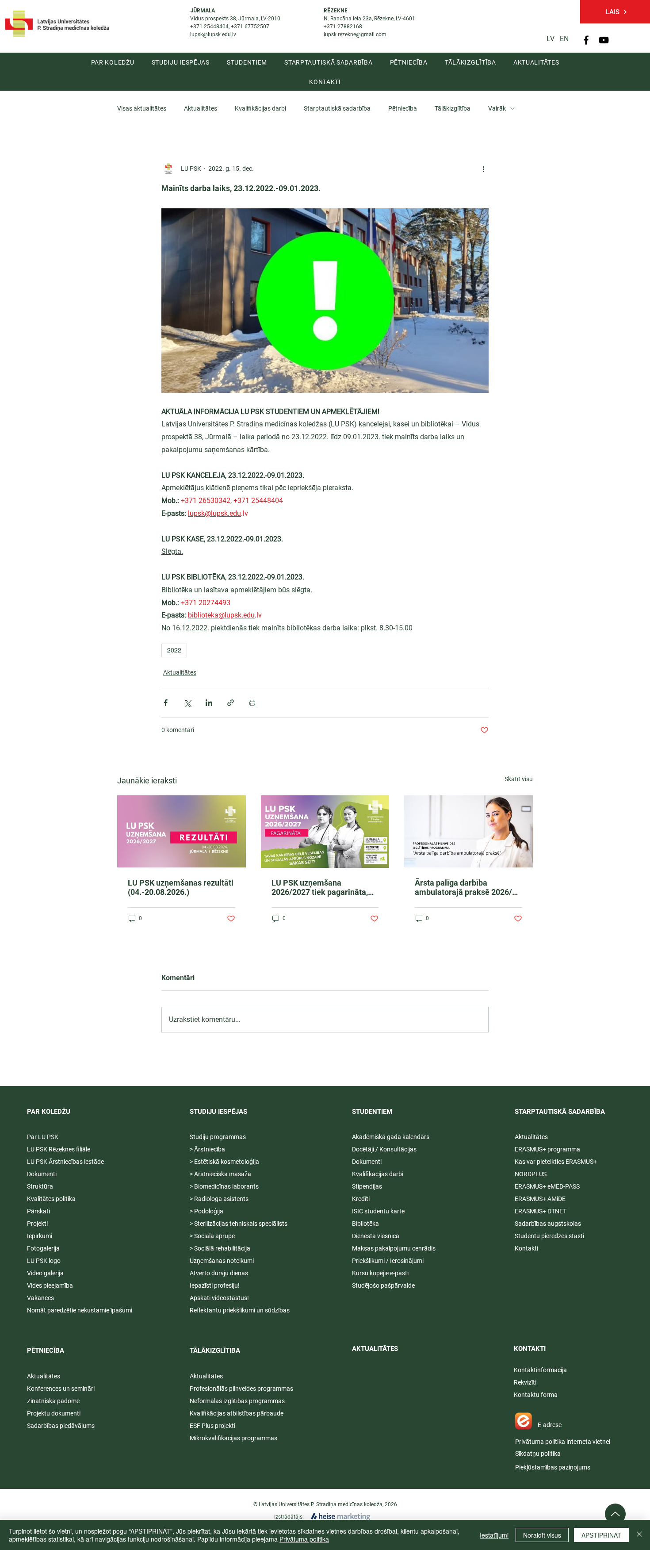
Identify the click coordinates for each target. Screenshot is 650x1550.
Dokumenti (367, 1161)
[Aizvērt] (639, 1535)
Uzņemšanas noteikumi (222, 1260)
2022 (174, 650)
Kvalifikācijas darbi (260, 108)
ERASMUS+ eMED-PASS (547, 1186)
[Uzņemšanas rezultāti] (181, 831)
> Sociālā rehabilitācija (220, 1248)
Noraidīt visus (542, 1535)
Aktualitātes (200, 108)
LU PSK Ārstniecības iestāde (65, 1161)
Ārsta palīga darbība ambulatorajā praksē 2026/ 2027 (463, 887)
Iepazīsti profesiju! (215, 1285)
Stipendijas (367, 1186)
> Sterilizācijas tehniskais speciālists (238, 1223)
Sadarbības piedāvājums (61, 1425)
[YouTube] (604, 40)
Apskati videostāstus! (219, 1297)
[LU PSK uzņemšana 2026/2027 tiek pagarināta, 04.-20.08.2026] (325, 831)
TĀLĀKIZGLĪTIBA (215, 1350)
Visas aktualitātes (141, 108)
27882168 (349, 26)
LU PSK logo (44, 1260)
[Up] (615, 1514)
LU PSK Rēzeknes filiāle (58, 1149)
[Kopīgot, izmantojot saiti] (230, 702)
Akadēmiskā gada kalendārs (390, 1136)
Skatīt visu (519, 779)
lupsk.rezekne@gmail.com (355, 34)
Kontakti (526, 1248)
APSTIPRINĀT (601, 1535)
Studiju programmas (218, 1136)
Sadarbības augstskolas (548, 1223)
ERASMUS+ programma (547, 1149)
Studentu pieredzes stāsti (549, 1235)
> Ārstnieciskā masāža (220, 1174)
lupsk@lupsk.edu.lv (213, 34)
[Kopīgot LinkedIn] (209, 702)
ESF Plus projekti (212, 1425)
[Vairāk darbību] (483, 168)
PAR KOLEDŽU (48, 1112)
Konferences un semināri (61, 1388)
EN (564, 39)
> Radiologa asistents (219, 1198)
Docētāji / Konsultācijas (384, 1149)
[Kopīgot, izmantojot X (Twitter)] (187, 702)
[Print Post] (252, 702)
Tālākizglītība (452, 108)
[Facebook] (586, 40)
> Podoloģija (206, 1211)
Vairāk (497, 108)
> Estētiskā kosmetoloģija (224, 1161)
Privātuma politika (304, 1539)
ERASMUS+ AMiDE (540, 1198)
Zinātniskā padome (53, 1400)
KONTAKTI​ (530, 1349)
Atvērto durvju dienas (219, 1273)
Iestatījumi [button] (494, 1535)
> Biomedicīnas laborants (224, 1186)
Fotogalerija (43, 1248)
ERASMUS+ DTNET (540, 1211)
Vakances (40, 1297)
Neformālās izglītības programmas (237, 1400)
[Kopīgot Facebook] (165, 702)
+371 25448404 (209, 26)
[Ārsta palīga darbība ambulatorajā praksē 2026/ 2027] (468, 831)
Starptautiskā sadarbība (337, 108)
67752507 (257, 26)
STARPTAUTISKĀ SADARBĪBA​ (560, 1112)
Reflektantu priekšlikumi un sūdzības (240, 1310)
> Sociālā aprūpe (212, 1235)
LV (550, 39)
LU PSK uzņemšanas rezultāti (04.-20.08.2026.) (180, 887)
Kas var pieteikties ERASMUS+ (556, 1161)
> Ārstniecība (207, 1149)
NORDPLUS (531, 1174)
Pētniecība (402, 108)
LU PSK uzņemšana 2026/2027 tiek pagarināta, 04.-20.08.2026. (319, 887)
